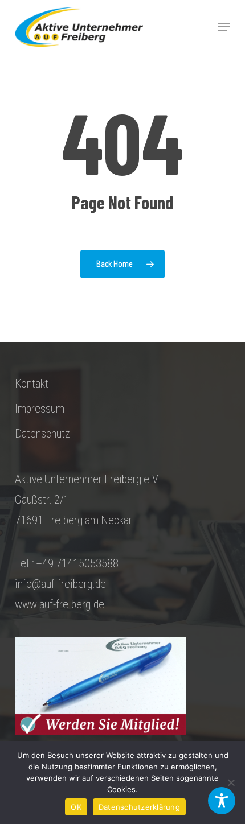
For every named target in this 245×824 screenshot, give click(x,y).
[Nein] (230, 782)
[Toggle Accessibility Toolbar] (221, 800)
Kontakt (31, 383)
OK (76, 806)
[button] (224, 26)
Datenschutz (42, 433)
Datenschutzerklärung (139, 806)
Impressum (39, 408)
